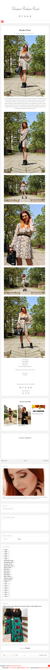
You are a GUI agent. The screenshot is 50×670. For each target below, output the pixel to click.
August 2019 (7, 567)
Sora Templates (12, 667)
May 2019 (7, 573)
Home (25, 460)
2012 (5, 592)
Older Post (46, 460)
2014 (5, 589)
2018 (5, 581)
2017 (5, 583)
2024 (5, 549)
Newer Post (4, 460)
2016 (5, 585)
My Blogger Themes (24, 667)
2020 (5, 557)
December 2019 (8, 560)
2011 (5, 594)
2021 (5, 555)
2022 (5, 553)
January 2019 (8, 580)
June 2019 (7, 571)
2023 (5, 551)
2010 (5, 596)
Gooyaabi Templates (44, 667)
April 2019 (7, 574)
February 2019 (8, 578)
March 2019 (7, 576)
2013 (5, 591)
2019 (5, 559)
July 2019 (6, 569)
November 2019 (8, 562)
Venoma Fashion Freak (15, 666)
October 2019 (8, 564)
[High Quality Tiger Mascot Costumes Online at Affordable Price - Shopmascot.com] (25, 607)
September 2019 (9, 566)
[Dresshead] (15, 625)
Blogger (27, 648)
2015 (5, 587)
